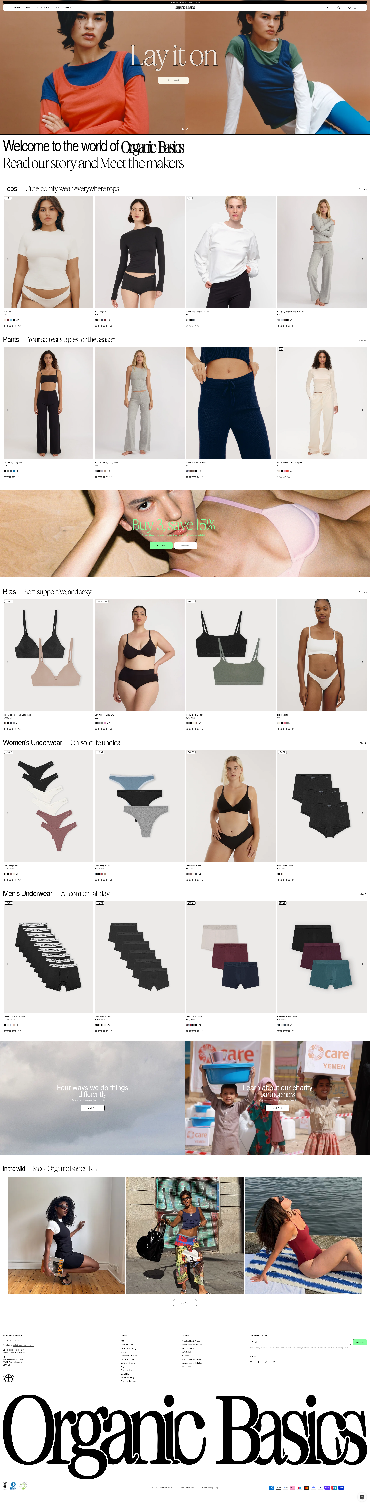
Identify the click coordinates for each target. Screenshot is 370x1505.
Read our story (39, 162)
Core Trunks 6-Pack (103, 1016)
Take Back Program (129, 1377)
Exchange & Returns (129, 1355)
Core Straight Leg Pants (13, 462)
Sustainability (126, 1370)
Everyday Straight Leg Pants (106, 462)
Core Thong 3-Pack (103, 865)
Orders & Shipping (128, 1348)
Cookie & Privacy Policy (209, 1487)
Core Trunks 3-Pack (194, 1016)
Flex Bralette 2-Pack (194, 715)
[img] (5, 326)
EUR (327, 8)
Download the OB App (191, 1341)
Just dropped (173, 80)
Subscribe (360, 1342)
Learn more (92, 1107)
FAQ (122, 1341)
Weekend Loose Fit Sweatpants (290, 462)
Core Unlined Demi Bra (104, 715)
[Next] (362, 259)
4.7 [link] (19, 326)
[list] (185, 263)
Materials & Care (128, 1363)
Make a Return (127, 1344)
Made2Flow (125, 1374)
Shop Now (363, 189)
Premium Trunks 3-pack (287, 1016)
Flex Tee (7, 311)
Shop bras (161, 545)
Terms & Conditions (187, 1487)
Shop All (363, 743)
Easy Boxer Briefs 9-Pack (14, 1016)
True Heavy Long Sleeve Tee (197, 311)
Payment (124, 1366)
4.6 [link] (202, 476)
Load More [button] (185, 1302)
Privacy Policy (343, 1347)
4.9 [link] (19, 1030)
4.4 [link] (110, 880)
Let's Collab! (187, 1352)
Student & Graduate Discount (194, 1359)
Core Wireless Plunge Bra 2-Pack (17, 715)
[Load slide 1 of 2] (182, 129)
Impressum (186, 1366)
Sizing (123, 1352)
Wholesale (186, 1355)
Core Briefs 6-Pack (194, 865)
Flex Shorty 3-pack (285, 865)
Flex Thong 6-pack (11, 865)
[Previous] (7, 259)
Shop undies (186, 545)
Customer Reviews (128, 1381)
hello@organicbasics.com (23, 1345)
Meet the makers (141, 162)
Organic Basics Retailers (192, 1363)
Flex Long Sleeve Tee (103, 311)
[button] (338, 7)
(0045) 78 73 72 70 (16, 1349)
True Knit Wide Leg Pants (196, 462)
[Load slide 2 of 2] (187, 129)
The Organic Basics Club (192, 1344)
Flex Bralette (282, 715)
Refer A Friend (188, 1348)
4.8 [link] (110, 326)
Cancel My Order (128, 1359)
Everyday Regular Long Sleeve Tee (291, 311)
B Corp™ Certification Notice (162, 1488)
